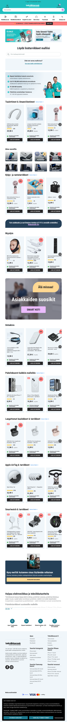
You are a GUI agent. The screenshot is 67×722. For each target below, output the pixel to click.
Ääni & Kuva (36, 19)
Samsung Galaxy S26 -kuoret (36, 669)
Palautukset (32, 641)
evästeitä (41, 704)
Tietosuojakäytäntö (52, 641)
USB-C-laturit (33, 655)
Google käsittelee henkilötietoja (18, 707)
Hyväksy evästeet (15, 718)
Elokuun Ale (62, 19)
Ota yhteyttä (32, 643)
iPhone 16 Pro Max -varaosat (54, 671)
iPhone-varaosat (51, 667)
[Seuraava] (60, 124)
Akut (53, 19)
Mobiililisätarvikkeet (16, 19)
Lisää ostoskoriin (15, 139)
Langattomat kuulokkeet (35, 657)
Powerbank (45, 19)
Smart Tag (32, 659)
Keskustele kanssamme (33, 579)
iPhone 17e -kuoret (52, 661)
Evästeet (50, 643)
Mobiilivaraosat (5, 19)
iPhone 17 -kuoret (52, 652)
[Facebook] (7, 667)
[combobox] (33, 10)
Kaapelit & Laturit (26, 19)
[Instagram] (11, 667)
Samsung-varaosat (52, 669)
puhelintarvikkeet (19, 607)
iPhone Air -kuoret (52, 655)
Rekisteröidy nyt (33, 224)
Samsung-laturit (33, 653)
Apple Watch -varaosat (53, 675)
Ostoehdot (32, 638)
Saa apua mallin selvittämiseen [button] (33, 63)
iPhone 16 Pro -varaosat (53, 673)
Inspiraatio (50, 645)
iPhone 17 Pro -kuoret (53, 657)
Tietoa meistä (51, 638)
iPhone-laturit (33, 651)
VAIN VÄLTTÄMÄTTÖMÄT (41, 718)
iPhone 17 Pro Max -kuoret (54, 659)
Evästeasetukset (59, 717)
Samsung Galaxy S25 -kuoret (36, 679)
